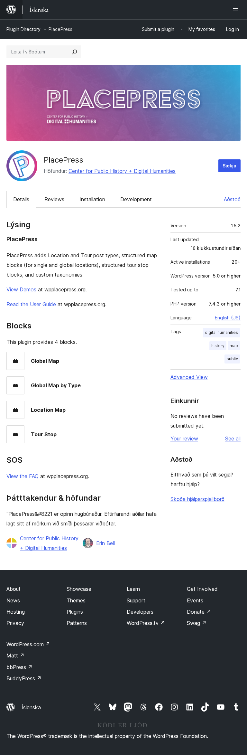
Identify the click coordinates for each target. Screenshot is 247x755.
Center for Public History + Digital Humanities (122, 171)
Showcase (79, 589)
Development (136, 199)
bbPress (19, 667)
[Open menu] (236, 9)
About (13, 589)
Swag (196, 623)
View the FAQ (22, 476)
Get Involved (202, 589)
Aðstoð (232, 199)
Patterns (77, 623)
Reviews (54, 199)
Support (136, 600)
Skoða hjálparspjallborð (197, 499)
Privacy (15, 623)
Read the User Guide (31, 304)
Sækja (229, 165)
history (217, 345)
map (234, 345)
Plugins (75, 612)
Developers (140, 612)
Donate (199, 612)
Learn (133, 589)
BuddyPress (23, 678)
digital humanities (221, 332)
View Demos (21, 289)
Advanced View (189, 377)
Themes (76, 600)
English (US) (228, 317)
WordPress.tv (146, 623)
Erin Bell (105, 543)
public (232, 358)
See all (233, 438)
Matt (15, 655)
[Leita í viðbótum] (74, 51)
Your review (184, 438)
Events (195, 600)
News (13, 600)
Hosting (15, 612)
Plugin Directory (23, 29)
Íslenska (31, 707)
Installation (92, 199)
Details (21, 199)
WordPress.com (28, 644)
